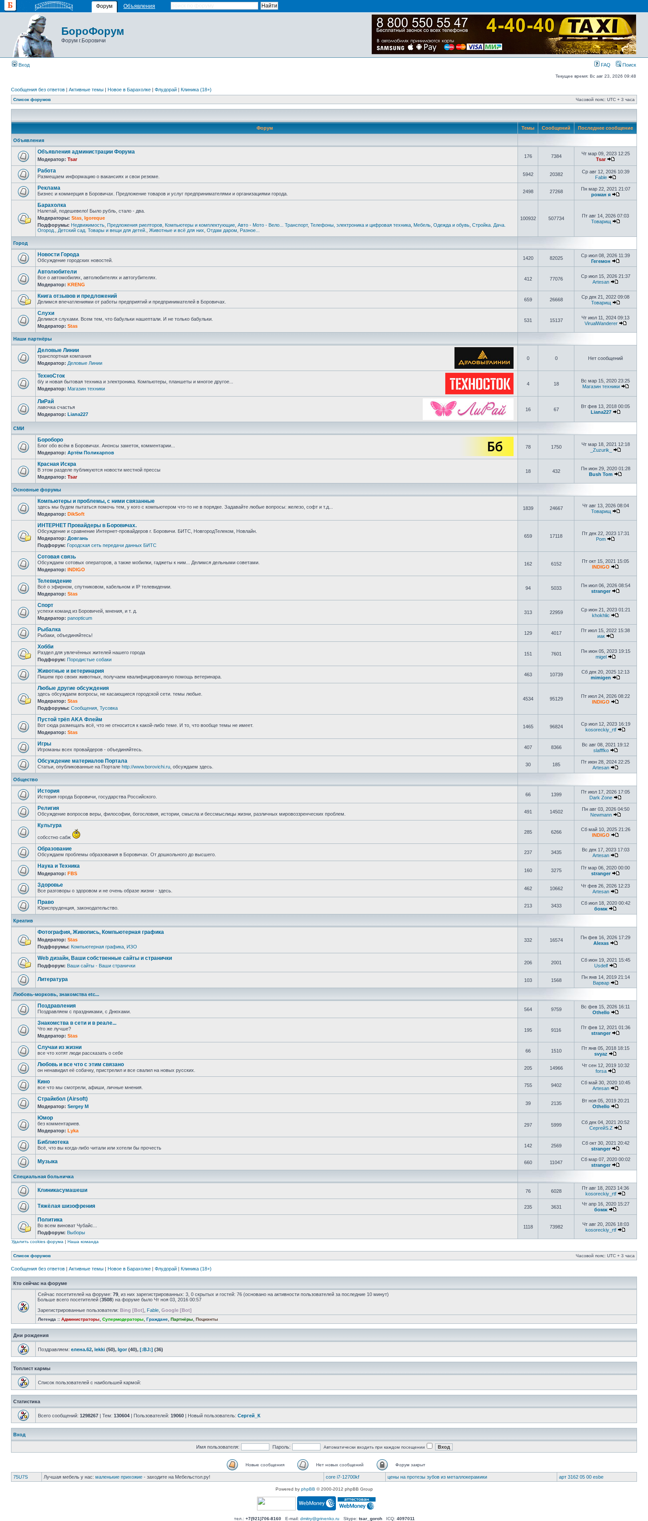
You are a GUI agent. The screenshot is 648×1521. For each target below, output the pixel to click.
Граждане (157, 1319)
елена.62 (81, 1349)
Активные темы (86, 89)
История (48, 791)
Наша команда (83, 1241)
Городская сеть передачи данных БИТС (111, 545)
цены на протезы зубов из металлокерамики (437, 1477)
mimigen (601, 677)
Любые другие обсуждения (73, 688)
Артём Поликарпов (90, 452)
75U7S (20, 1477)
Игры (44, 744)
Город (20, 243)
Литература (52, 979)
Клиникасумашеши (62, 1190)
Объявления (139, 6)
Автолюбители (57, 272)
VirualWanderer (601, 323)
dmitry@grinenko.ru (319, 1518)
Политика (50, 1220)
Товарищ (601, 221)
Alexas (601, 943)
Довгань (77, 538)
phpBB (308, 1489)
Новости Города (58, 254)
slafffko (601, 750)
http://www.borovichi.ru (146, 766)
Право (45, 902)
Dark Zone (600, 797)
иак (601, 636)
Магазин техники (86, 388)
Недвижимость (87, 225)
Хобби (45, 647)
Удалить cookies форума (37, 1241)
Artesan (600, 282)
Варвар (601, 982)
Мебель (422, 225)
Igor (122, 1349)
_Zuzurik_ (601, 450)
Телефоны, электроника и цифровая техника (360, 225)
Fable (601, 177)
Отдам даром (222, 230)
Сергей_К (249, 1415)
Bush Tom (601, 474)
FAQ (605, 64)
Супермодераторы (123, 1319)
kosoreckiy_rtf (600, 729)
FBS (72, 873)
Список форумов (32, 99)
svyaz (600, 1053)
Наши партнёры (32, 338)
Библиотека (53, 1142)
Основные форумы (37, 489)
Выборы (76, 1232)
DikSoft (76, 514)
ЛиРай (45, 401)
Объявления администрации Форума (86, 152)
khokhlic (601, 615)
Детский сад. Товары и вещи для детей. (102, 230)
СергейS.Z (601, 1128)
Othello (601, 1012)
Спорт (45, 605)
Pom (601, 539)
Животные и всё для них (176, 230)
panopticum (79, 618)
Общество (25, 779)
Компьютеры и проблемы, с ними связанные (96, 501)
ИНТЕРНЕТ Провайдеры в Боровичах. (87, 525)
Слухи (45, 313)
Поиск (628, 64)
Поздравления (56, 1006)
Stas (76, 218)
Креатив (23, 920)
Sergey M (78, 1106)
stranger (601, 591)
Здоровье (50, 885)
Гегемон (601, 261)
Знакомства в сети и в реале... (76, 1023)
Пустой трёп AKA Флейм (69, 719)
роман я (601, 194)
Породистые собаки (89, 659)
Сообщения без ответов (38, 89)
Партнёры (182, 1319)
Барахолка (51, 205)
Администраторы (80, 1319)
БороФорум (92, 31)
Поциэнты (207, 1319)
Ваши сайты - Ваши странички (101, 965)
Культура (49, 825)
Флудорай (166, 89)
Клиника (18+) (196, 89)
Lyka (72, 1130)
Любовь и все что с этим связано (80, 1064)
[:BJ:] (146, 1349)
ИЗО (132, 946)
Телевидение (54, 581)
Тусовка (109, 708)
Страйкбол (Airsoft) (62, 1099)
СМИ (18, 428)
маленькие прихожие (118, 1477)
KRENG (76, 284)
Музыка (47, 1161)
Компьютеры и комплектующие (200, 225)
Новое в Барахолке (129, 89)
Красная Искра (56, 464)
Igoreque (94, 218)
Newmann (601, 814)
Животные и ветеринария (70, 671)
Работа (46, 171)
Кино (43, 1082)
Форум (104, 6)
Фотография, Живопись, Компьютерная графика (100, 932)
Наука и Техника (58, 866)
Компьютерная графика (97, 946)
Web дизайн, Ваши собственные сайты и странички (104, 958)
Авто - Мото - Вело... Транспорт (273, 225)
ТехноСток (51, 376)
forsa (601, 1071)
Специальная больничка (43, 1176)
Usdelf (601, 965)
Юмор (45, 1118)
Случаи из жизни (59, 1047)
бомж (600, 908)
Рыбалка (49, 629)
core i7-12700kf (342, 1477)
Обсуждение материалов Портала (82, 761)
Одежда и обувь (451, 225)
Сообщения (84, 708)
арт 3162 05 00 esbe (581, 1477)
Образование (54, 849)
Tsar (72, 159)
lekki (99, 1349)
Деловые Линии (58, 350)
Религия (48, 808)
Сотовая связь (56, 557)
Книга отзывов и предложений (77, 296)
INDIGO (76, 569)
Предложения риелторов (134, 225)
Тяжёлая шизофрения (66, 1206)
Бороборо (50, 440)
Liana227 (77, 414)
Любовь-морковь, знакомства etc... (56, 994)
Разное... (250, 230)
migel (601, 656)
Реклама (48, 188)
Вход (23, 64)
